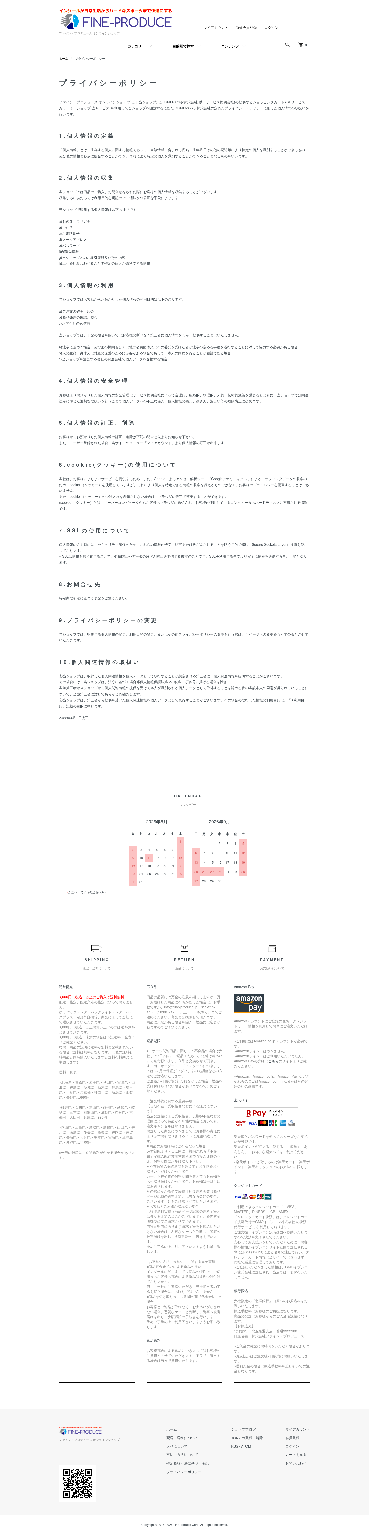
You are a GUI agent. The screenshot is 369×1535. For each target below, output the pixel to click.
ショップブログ (243, 1429)
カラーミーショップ (75, 107)
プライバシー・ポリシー (244, 107)
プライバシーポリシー (184, 1471)
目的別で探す (183, 45)
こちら (273, 1060)
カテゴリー (136, 45)
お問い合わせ (295, 1463)
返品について (177, 1446)
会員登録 (292, 1437)
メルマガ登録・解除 (247, 1437)
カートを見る (295, 1454)
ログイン (271, 27)
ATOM (246, 1446)
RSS (234, 1446)
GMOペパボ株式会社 (181, 101)
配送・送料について (182, 1437)
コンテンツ (230, 45)
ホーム (63, 58)
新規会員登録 (246, 27)
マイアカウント (216, 27)
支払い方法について (182, 1454)
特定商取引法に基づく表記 (187, 1463)
